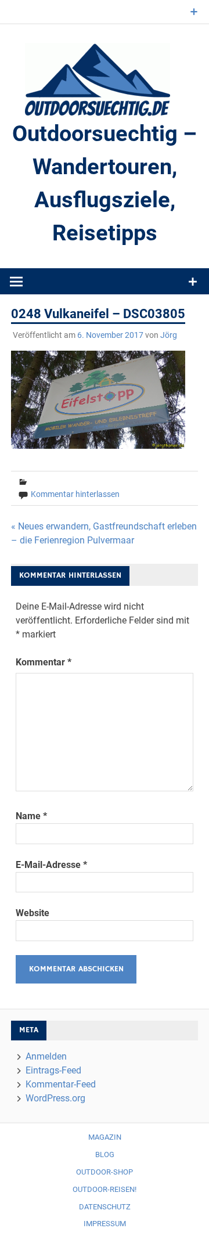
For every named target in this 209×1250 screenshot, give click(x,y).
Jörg (168, 335)
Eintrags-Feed (53, 1070)
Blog (104, 1154)
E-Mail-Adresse (51, 864)
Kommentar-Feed (61, 1084)
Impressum (105, 1223)
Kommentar (43, 662)
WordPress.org (55, 1098)
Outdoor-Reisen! (104, 1189)
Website (32, 912)
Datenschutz (105, 1206)
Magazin (104, 1137)
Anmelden (46, 1056)
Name (31, 816)
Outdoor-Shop (104, 1172)
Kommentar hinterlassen (75, 494)
